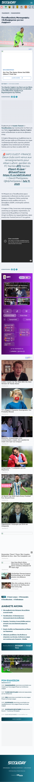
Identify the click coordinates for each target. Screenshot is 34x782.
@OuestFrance (17, 172)
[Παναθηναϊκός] (5, 6)
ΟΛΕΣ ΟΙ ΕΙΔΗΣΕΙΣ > (17, 719)
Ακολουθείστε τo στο (17, 647)
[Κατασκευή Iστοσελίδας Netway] (19, 775)
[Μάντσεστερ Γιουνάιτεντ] (25, 6)
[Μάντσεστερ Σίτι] (29, 6)
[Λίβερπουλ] (21, 6)
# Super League (12, 597)
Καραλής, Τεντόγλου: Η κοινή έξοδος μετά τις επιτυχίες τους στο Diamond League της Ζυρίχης (17, 623)
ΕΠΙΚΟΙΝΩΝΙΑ (6, 768)
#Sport (12, 169)
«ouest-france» (18, 126)
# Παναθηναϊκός (6, 599)
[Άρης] (17, 6)
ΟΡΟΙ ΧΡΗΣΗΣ (27, 768)
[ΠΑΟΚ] (13, 6)
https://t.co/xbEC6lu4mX (17, 175)
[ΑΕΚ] (9, 6)
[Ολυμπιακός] (1, 6)
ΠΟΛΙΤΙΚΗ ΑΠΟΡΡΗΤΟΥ (17, 768)
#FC (18, 166)
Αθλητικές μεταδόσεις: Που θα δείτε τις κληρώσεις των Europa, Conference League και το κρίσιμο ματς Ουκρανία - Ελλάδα (16, 637)
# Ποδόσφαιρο (18, 599)
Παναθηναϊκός (6, 128)
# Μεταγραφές (23, 597)
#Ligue (21, 169)
